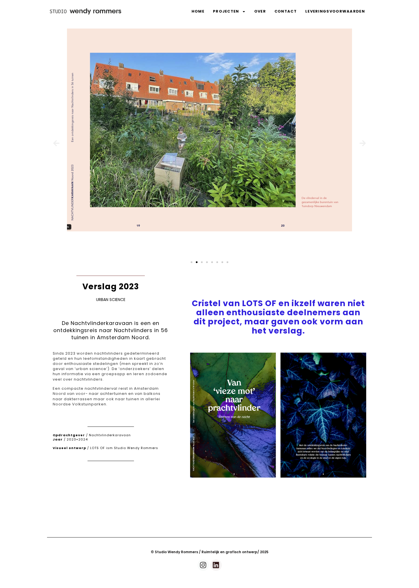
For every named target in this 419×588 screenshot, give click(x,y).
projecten (226, 11)
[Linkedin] (216, 565)
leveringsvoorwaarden (335, 11)
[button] (56, 143)
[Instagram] (203, 565)
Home (198, 11)
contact (285, 11)
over (260, 11)
